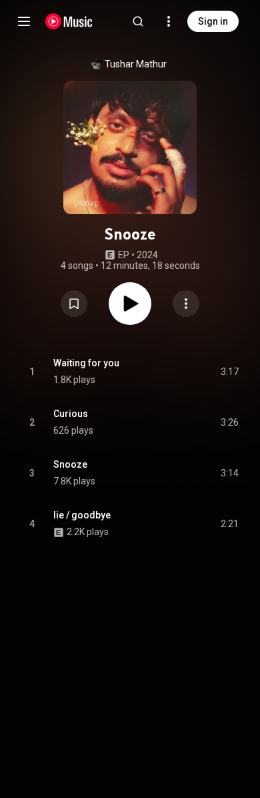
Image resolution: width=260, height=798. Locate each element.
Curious (70, 413)
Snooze (70, 464)
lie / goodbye (82, 515)
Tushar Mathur (136, 64)
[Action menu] (186, 303)
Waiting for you (86, 363)
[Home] (69, 21)
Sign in (213, 21)
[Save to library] (74, 304)
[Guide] (24, 21)
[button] (74, 303)
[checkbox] (229, 372)
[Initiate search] (138, 21)
